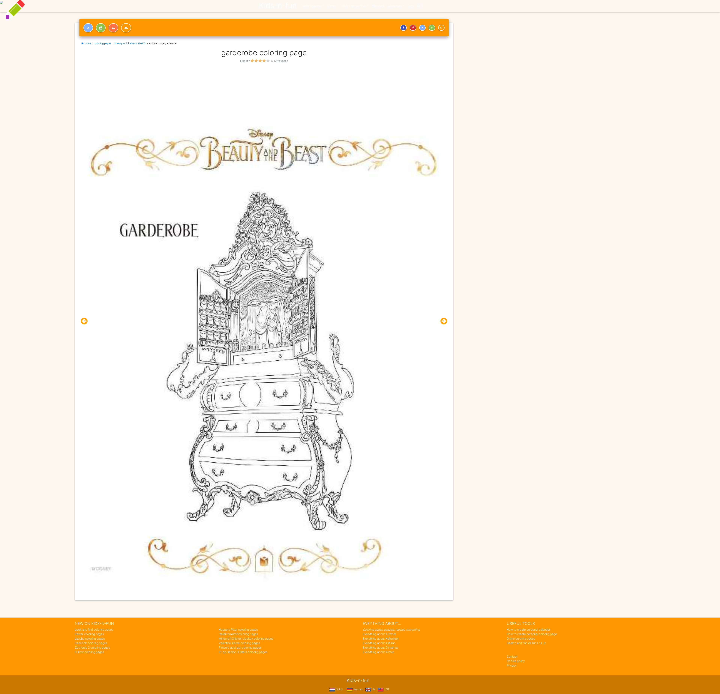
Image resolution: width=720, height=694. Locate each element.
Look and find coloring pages (94, 629)
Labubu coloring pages (90, 638)
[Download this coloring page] (126, 27)
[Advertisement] (264, 90)
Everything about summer (379, 634)
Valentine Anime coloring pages (239, 643)
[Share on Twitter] (422, 28)
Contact (512, 656)
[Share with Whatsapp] (432, 28)
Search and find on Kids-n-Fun (526, 643)
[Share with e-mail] (441, 28)
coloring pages (103, 43)
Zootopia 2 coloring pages (92, 647)
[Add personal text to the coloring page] (88, 27)
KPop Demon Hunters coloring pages (243, 652)
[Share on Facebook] (403, 28)
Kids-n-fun (278, 5)
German (358, 689)
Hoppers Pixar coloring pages (238, 629)
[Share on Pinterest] (413, 28)
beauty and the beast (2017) (130, 43)
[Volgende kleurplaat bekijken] (442, 321)
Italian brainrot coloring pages (238, 634)
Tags (410, 6)
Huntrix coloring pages (89, 652)
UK (373, 689)
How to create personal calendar (528, 629)
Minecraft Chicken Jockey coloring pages (246, 638)
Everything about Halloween (381, 638)
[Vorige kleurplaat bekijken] (86, 321)
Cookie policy (516, 661)
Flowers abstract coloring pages (240, 647)
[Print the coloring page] (113, 27)
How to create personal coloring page (532, 634)
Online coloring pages (521, 638)
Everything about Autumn (379, 643)
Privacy (512, 665)
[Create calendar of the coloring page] (101, 27)
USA (386, 689)
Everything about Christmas (380, 647)
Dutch (339, 689)
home (87, 43)
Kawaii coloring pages (89, 634)
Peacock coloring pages (91, 643)
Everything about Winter (378, 652)
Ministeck (378, 6)
